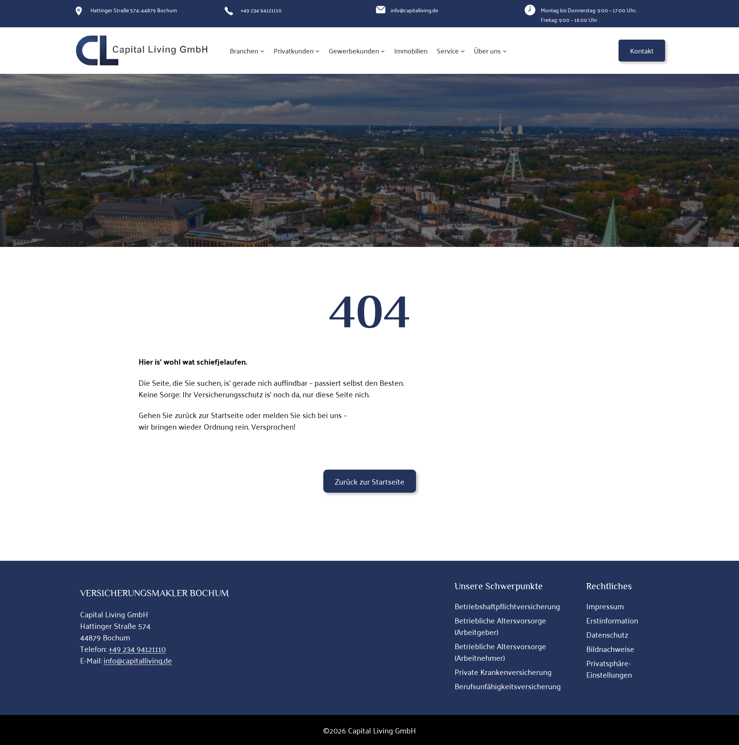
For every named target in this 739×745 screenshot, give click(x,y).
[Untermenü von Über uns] (505, 50)
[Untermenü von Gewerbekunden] (383, 50)
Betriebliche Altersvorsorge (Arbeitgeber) (500, 625)
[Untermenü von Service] (463, 50)
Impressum (605, 606)
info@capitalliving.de (138, 660)
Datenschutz (607, 634)
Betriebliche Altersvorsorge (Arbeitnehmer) (500, 651)
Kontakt (642, 50)
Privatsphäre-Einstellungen (609, 668)
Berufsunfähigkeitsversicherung (508, 686)
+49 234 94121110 (137, 648)
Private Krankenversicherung (503, 671)
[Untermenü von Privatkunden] (317, 50)
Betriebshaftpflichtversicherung (507, 606)
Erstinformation (612, 620)
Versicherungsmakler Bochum (154, 593)
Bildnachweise (610, 648)
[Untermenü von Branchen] (262, 50)
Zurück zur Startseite (370, 481)
